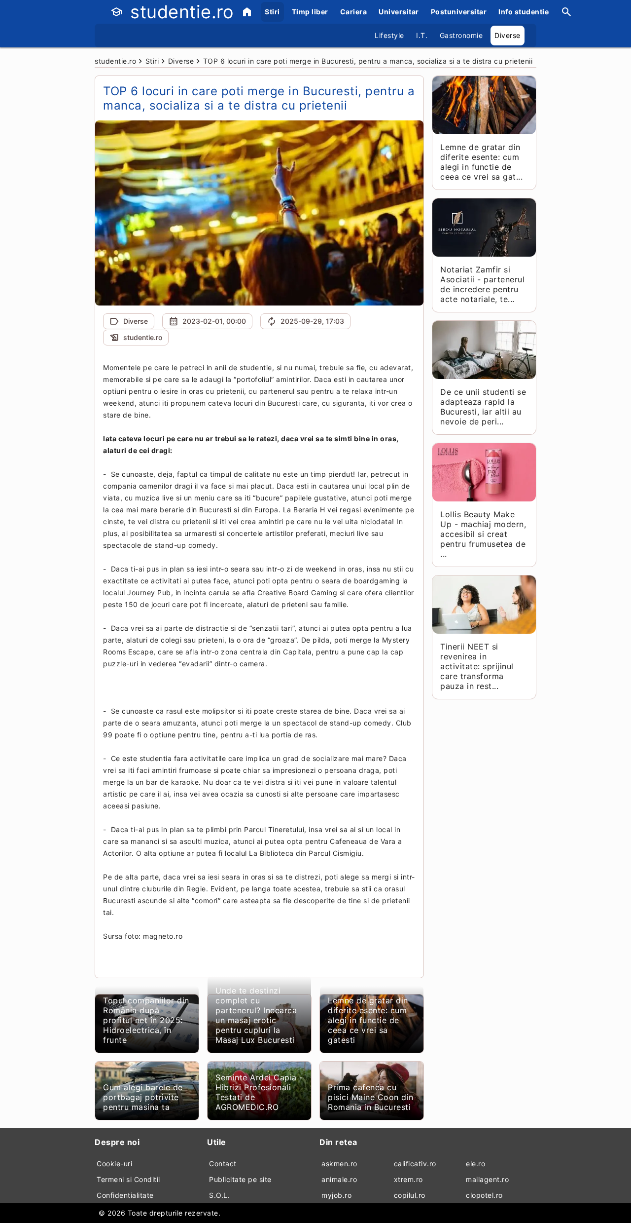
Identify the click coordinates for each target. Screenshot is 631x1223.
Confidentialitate (125, 1195)
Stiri (272, 11)
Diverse (507, 35)
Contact (223, 1163)
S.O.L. (219, 1195)
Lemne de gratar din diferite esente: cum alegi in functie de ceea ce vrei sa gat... (481, 162)
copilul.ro (409, 1195)
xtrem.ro (408, 1179)
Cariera (353, 11)
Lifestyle (389, 35)
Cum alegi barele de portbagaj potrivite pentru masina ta (143, 1097)
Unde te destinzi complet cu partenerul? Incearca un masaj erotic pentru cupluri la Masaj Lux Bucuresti (256, 1015)
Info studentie (523, 11)
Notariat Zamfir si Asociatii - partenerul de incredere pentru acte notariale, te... (482, 284)
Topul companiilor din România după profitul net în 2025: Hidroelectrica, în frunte (146, 1020)
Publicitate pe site (240, 1179)
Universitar (399, 11)
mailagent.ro (487, 1179)
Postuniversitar (459, 11)
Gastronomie (461, 35)
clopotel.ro (484, 1195)
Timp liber (310, 11)
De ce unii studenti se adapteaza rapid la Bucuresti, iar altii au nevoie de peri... (483, 406)
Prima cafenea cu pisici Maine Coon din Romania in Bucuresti (371, 1097)
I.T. (421, 35)
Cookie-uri (114, 1163)
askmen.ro (339, 1163)
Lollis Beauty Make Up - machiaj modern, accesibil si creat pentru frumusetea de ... (483, 534)
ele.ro (475, 1163)
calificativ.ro (415, 1163)
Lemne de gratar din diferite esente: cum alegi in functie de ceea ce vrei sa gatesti (368, 1020)
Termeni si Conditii (128, 1179)
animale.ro (339, 1179)
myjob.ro (336, 1195)
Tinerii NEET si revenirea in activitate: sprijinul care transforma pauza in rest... (477, 666)
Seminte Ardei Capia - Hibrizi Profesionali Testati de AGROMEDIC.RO (259, 1092)
